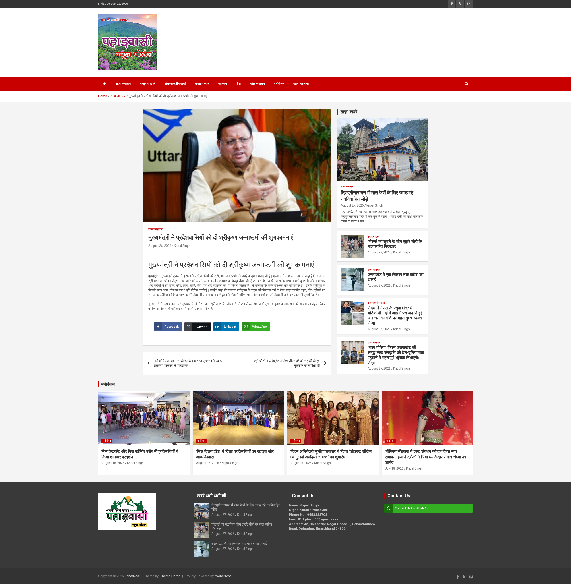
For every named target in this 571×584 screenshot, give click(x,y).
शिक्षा (238, 84)
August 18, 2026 (112, 463)
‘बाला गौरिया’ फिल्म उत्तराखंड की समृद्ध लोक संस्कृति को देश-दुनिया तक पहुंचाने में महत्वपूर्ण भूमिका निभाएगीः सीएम (396, 355)
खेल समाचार (257, 84)
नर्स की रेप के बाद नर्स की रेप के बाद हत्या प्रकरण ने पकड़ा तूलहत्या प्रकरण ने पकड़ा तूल (188, 363)
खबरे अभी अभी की (211, 495)
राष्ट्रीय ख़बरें (148, 84)
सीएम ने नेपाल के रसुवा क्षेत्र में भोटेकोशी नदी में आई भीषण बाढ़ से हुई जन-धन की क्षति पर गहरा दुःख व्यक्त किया (395, 315)
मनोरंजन (279, 84)
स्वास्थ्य (222, 84)
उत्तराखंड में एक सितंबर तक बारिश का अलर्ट (395, 277)
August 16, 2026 (207, 463)
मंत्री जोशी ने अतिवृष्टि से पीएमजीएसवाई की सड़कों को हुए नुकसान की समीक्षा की (286, 363)
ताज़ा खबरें (349, 111)
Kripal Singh (182, 246)
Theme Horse (170, 576)
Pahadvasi (132, 576)
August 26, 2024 (159, 246)
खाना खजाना (301, 84)
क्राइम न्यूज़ (202, 84)
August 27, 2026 (352, 205)
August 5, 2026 (301, 463)
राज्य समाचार (123, 84)
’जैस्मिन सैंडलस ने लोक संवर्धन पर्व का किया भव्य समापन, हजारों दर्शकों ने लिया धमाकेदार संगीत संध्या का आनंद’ (425, 457)
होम (105, 84)
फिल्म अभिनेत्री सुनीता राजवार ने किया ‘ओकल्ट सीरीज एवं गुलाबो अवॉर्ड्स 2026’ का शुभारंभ (331, 454)
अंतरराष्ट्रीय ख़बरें (175, 84)
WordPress (223, 576)
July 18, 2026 (394, 468)
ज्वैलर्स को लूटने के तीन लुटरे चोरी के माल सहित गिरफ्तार (395, 244)
